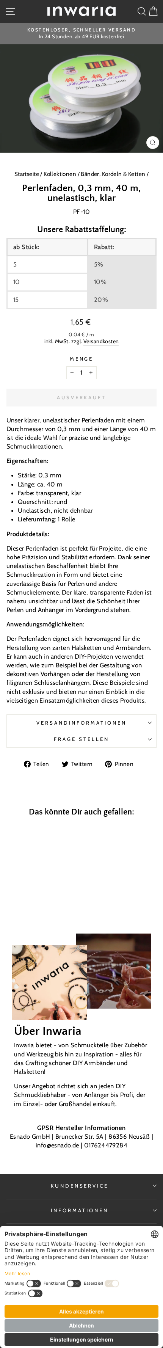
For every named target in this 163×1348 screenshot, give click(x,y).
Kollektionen (60, 173)
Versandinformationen (81, 723)
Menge (82, 359)
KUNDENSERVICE (80, 1186)
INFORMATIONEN (79, 1210)
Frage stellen (81, 739)
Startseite (27, 173)
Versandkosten (101, 341)
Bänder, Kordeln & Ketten (113, 173)
